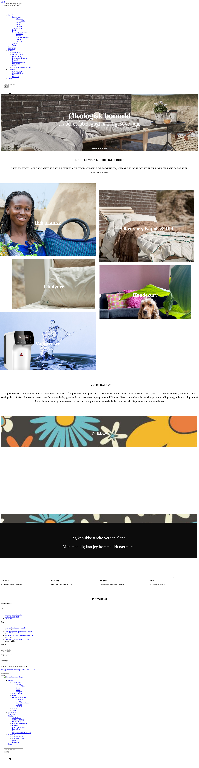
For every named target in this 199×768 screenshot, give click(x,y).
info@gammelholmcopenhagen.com (13, 670)
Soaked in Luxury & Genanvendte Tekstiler (19, 635)
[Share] (4, 673)
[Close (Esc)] (1, 673)
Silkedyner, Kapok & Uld (146, 228)
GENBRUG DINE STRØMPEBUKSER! (19, 639)
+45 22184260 (31, 670)
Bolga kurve (48, 222)
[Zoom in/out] (8, 673)
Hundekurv (145, 295)
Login (3, 2)
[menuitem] (10, 15)
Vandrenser (47, 343)
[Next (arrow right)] (4, 675)
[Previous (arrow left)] (1, 675)
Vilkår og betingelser (12, 617)
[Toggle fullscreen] (6, 673)
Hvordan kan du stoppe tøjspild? (15, 628)
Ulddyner (54, 286)
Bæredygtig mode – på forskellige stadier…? (19, 632)
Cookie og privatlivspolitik (13, 615)
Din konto (8, 618)
